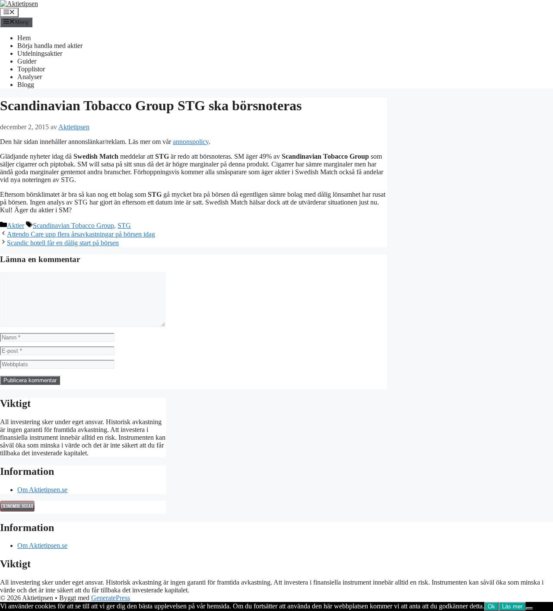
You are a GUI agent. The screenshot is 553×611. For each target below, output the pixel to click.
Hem (24, 38)
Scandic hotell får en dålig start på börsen (63, 242)
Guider (26, 61)
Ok (491, 606)
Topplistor (31, 69)
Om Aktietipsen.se (42, 489)
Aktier (15, 225)
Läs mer (512, 606)
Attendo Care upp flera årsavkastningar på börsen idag (81, 234)
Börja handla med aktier (50, 45)
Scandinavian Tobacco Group (73, 225)
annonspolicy (191, 141)
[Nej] (529, 608)
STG (124, 225)
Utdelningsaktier (39, 53)
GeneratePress (110, 597)
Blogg (25, 84)
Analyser (29, 76)
